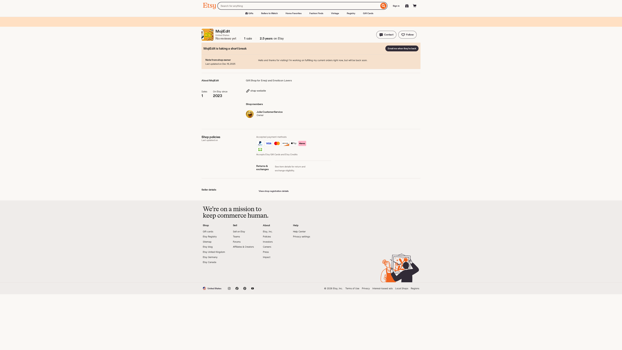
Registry (351, 13)
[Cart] (415, 6)
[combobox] (298, 6)
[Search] (383, 6)
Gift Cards (368, 13)
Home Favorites (294, 13)
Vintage (335, 13)
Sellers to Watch (269, 13)
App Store (214, 273)
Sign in (396, 6)
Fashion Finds (316, 13)
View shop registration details (274, 191)
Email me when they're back (402, 48)
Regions (415, 288)
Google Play (238, 273)
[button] (386, 35)
